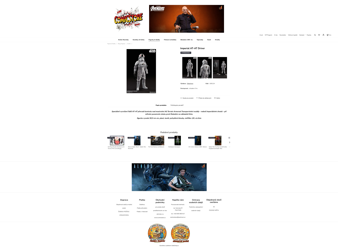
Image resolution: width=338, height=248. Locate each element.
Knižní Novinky (123, 40)
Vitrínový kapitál (292, 35)
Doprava (124, 200)
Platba (142, 200)
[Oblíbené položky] (319, 35)
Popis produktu (161, 105)
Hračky (217, 40)
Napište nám (178, 200)
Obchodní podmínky (160, 201)
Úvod (261, 35)
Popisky (309, 35)
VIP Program (268, 35)
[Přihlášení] (323, 35)
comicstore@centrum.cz (177, 217)
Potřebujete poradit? (177, 105)
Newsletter (283, 35)
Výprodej (200, 40)
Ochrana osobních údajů (196, 201)
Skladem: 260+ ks (186, 40)
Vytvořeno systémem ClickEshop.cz (169, 245)
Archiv (129, 44)
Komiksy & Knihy (138, 40)
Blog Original (121, 44)
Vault (209, 40)
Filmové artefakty (170, 40)
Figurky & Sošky (154, 40)
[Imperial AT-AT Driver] (141, 71)
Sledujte (301, 35)
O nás (276, 35)
